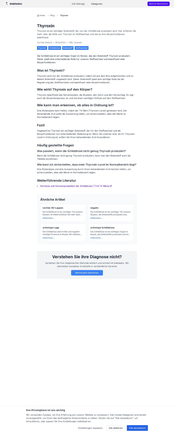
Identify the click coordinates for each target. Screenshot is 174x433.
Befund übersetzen (158, 4)
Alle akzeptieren (137, 428)
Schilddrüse (54, 48)
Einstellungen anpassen (90, 428)
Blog (52, 15)
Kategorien (96, 3)
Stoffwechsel (81, 48)
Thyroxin (42, 48)
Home (42, 15)
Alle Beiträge (78, 3)
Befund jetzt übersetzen (87, 273)
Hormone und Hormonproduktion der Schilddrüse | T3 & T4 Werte (74, 186)
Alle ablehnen (116, 428)
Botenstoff (67, 48)
